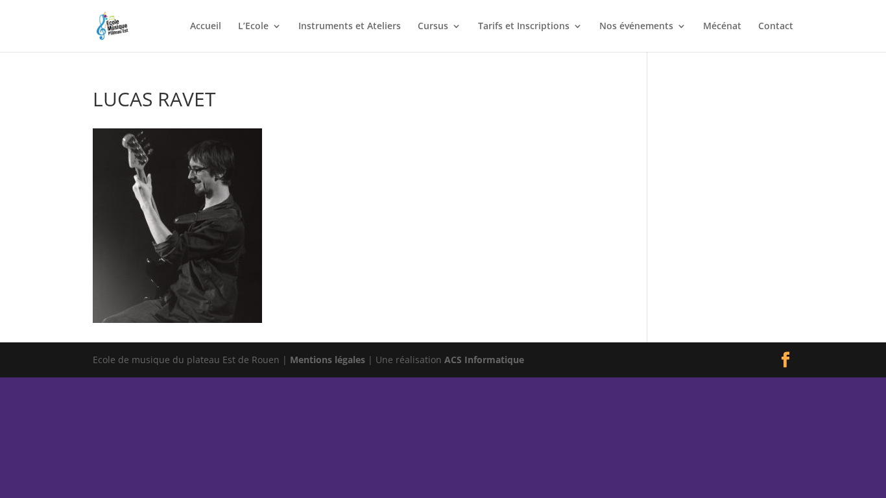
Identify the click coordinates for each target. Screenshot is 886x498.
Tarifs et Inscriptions (523, 26)
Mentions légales (327, 359)
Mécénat (722, 26)
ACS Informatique (484, 359)
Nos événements (636, 26)
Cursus (433, 26)
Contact (775, 26)
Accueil (205, 26)
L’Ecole (253, 26)
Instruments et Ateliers (349, 26)
